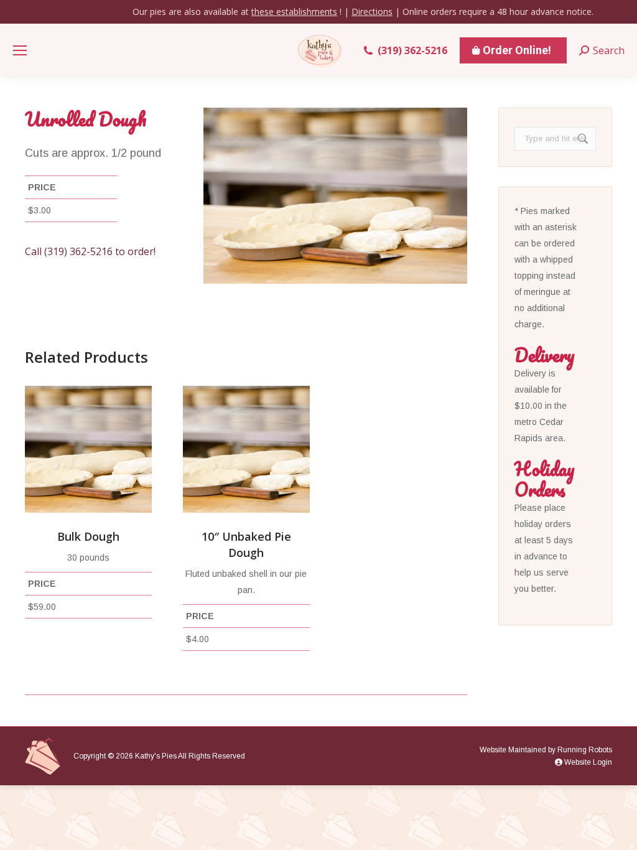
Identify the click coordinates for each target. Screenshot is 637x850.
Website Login (587, 762)
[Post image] (88, 449)
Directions (372, 11)
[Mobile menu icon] (19, 50)
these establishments (294, 11)
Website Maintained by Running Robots (546, 749)
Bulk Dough (88, 536)
